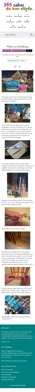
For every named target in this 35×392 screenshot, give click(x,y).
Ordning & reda (18, 51)
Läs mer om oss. (5, 341)
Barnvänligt (18, 16)
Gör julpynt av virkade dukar (8, 377)
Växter (29, 51)
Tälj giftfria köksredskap (7, 379)
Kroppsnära (10, 21)
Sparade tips (22, 27)
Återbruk (9, 16)
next (20, 66)
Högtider (27, 21)
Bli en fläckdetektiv (6, 374)
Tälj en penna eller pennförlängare (10, 372)
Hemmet (27, 16)
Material (13, 27)
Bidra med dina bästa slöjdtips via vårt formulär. (14, 361)
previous (15, 66)
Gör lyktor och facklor (7, 369)
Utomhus (19, 21)
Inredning (7, 51)
